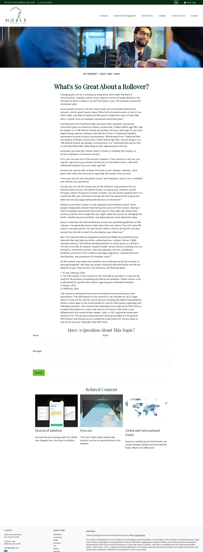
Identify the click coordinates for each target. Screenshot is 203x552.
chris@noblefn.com (11, 548)
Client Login (191, 2)
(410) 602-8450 (46, 2)
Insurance (57, 543)
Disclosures (90, 531)
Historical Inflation (48, 430)
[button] (103, 15)
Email (105, 335)
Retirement (57, 534)
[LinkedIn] (176, 2)
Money (56, 548)
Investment (57, 537)
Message (37, 351)
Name (36, 335)
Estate (55, 540)
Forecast (86, 430)
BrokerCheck (140, 535)
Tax (54, 546)
